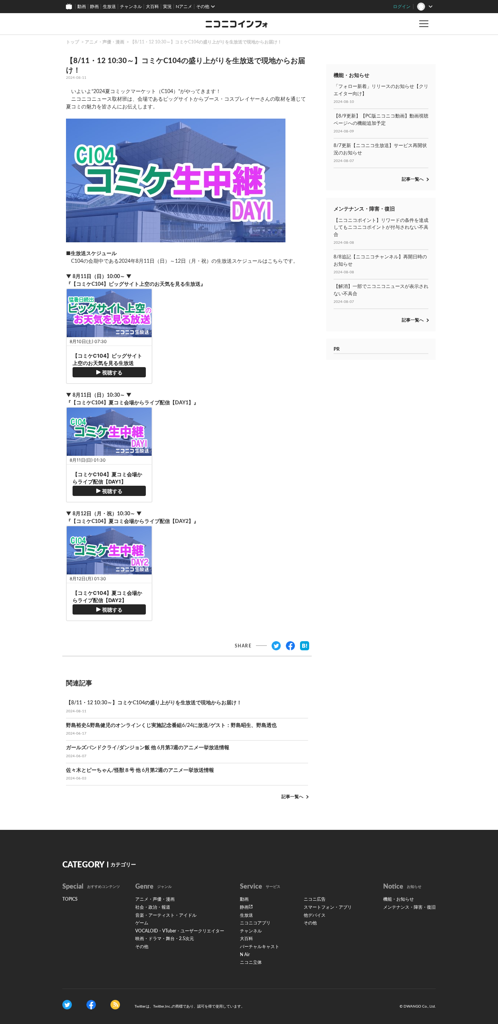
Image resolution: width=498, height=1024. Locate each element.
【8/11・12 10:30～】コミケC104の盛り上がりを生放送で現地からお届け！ (206, 42)
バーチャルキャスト (259, 946)
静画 (94, 6)
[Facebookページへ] (91, 1004)
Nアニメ (184, 6)
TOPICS (70, 899)
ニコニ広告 (315, 899)
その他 (141, 946)
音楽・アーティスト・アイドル (166, 915)
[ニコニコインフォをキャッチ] (115, 1004)
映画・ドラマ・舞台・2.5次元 (164, 938)
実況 (167, 6)
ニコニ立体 (251, 962)
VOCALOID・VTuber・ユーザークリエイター (179, 931)
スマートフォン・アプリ (328, 907)
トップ (72, 42)
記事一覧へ (292, 796)
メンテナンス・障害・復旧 (409, 907)
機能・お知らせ (398, 899)
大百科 (152, 6)
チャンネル (131, 6)
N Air (245, 954)
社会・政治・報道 (152, 907)
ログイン (402, 6)
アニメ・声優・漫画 (104, 42)
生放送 (109, 6)
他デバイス (315, 915)
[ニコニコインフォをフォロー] (67, 1004)
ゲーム (141, 923)
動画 (81, 6)
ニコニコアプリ (255, 923)
